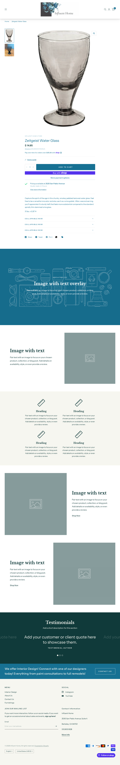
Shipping (27, 149)
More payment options (60, 178)
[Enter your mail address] (56, 726)
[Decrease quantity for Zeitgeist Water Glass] (26, 167)
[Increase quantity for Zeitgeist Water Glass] (33, 167)
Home (7, 21)
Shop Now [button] (76, 516)
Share (30, 237)
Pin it (50, 237)
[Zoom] (94, 33)
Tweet (40, 237)
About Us (8, 695)
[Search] (105, 9)
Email (7, 722)
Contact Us (9, 699)
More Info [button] (66, 735)
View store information (38, 189)
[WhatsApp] (56, 237)
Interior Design (11, 692)
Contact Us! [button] (105, 671)
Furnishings (9, 703)
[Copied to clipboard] (62, 237)
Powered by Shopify (41, 746)
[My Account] (109, 9)
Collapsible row (34, 219)
